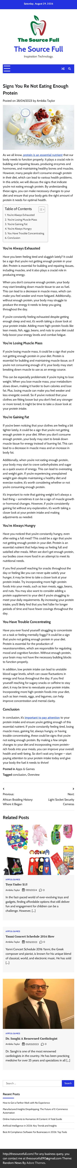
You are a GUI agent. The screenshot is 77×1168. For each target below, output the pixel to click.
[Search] (69, 69)
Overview (34, 774)
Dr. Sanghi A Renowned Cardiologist (31, 1038)
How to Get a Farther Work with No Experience (26, 1102)
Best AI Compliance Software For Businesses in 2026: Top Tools (35, 1132)
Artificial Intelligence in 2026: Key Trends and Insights (30, 1125)
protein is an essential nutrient (43, 155)
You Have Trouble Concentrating (25, 233)
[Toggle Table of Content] (40, 209)
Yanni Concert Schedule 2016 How (30, 936)
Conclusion (13, 238)
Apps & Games (25, 769)
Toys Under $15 (16, 884)
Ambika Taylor (46, 100)
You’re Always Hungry (19, 228)
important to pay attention (42, 717)
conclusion (19, 774)
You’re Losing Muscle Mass (22, 219)
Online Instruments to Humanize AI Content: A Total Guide (32, 1119)
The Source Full (38, 49)
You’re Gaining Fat (17, 224)
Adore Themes (36, 1163)
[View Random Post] (63, 69)
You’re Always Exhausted (21, 215)
